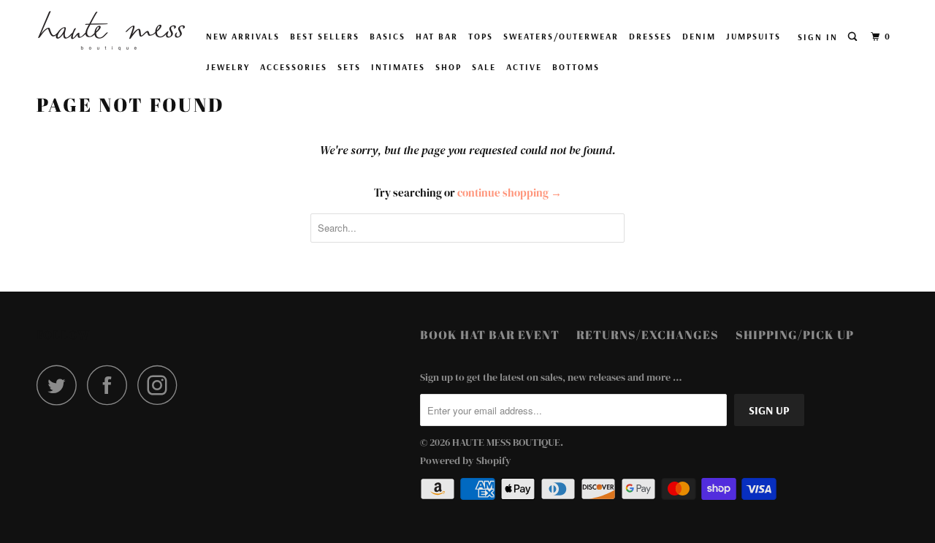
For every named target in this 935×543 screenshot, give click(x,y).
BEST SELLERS (324, 36)
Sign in (818, 36)
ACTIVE (524, 66)
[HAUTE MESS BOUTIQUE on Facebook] (111, 385)
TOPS (480, 36)
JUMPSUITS (753, 36)
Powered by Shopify (465, 460)
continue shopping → (509, 192)
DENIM (699, 36)
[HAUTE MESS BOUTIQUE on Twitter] (61, 385)
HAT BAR (437, 36)
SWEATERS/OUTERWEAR (561, 36)
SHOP (448, 66)
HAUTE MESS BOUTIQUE (506, 442)
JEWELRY (228, 66)
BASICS (387, 36)
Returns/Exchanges (647, 335)
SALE (484, 66)
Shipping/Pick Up (795, 335)
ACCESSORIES (293, 66)
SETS (349, 66)
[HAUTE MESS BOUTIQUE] (111, 31)
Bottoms (576, 66)
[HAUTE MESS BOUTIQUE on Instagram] (161, 385)
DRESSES (650, 36)
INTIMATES (398, 66)
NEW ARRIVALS (243, 36)
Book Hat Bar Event (490, 335)
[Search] (854, 37)
